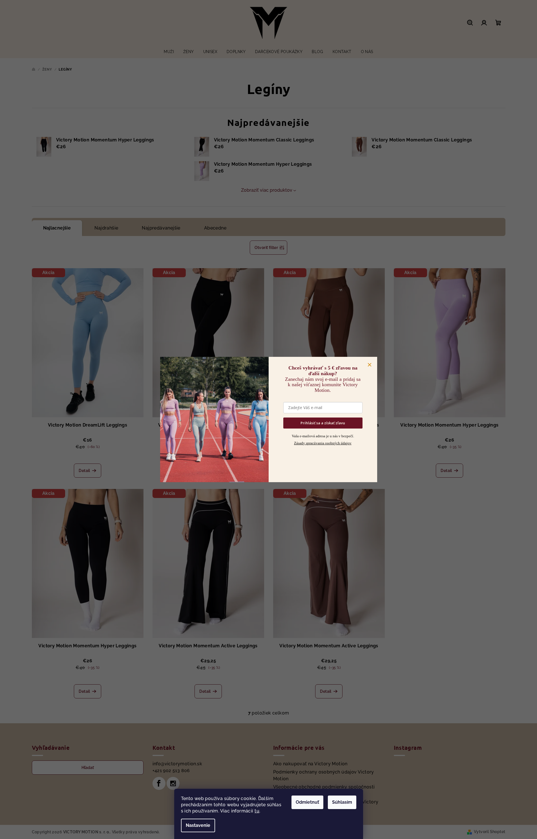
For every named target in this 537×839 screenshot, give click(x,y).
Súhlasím (342, 802)
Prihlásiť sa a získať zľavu (322, 422)
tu (257, 811)
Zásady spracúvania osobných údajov (323, 443)
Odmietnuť (307, 802)
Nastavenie (198, 825)
